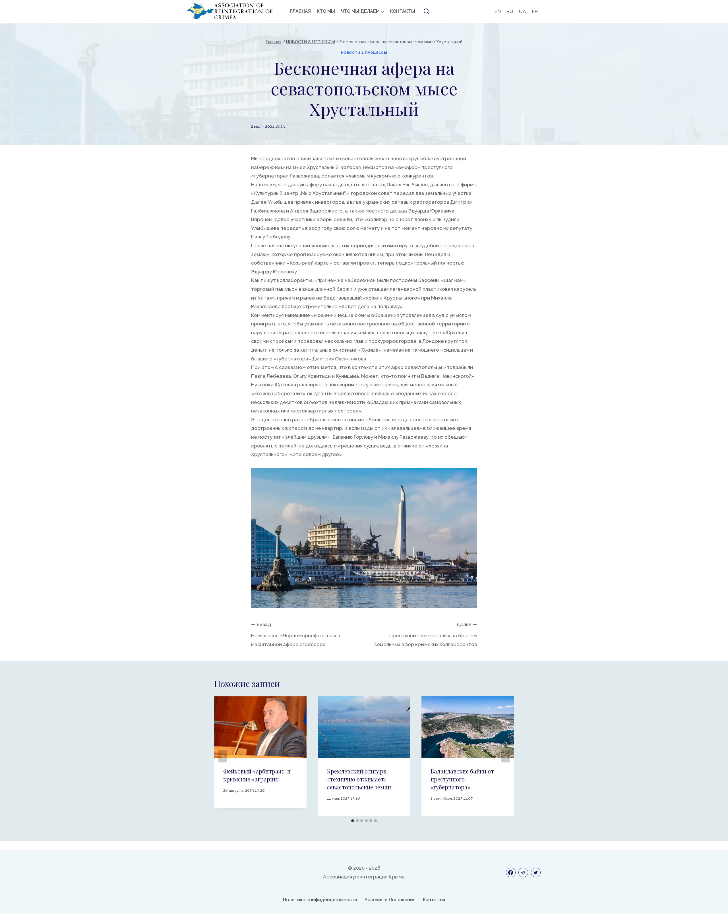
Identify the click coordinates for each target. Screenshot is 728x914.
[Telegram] (523, 872)
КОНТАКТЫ (402, 11)
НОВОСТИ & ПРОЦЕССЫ (364, 53)
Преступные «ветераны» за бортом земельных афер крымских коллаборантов (425, 634)
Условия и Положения (390, 899)
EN (498, 11)
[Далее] (505, 756)
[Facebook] (511, 872)
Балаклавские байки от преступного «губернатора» (462, 779)
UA (522, 11)
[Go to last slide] (222, 756)
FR (535, 11)
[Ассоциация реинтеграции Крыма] (230, 11)
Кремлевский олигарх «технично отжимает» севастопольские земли (359, 779)
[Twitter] (536, 872)
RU (509, 11)
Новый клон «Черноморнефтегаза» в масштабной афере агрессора (295, 634)
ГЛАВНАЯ (300, 11)
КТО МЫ (326, 11)
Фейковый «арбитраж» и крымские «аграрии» (257, 775)
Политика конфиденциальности (320, 899)
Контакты (434, 899)
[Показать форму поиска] (426, 11)
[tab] (352, 820)
